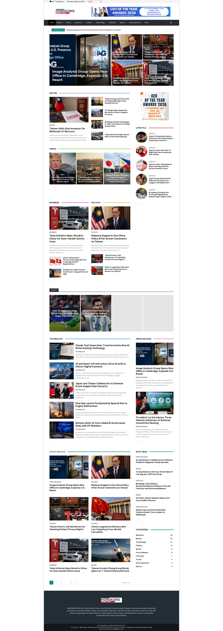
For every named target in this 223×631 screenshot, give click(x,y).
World (62, 174)
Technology (80, 351)
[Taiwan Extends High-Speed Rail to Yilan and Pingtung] (97, 136)
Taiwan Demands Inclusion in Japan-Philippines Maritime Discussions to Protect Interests (117, 178)
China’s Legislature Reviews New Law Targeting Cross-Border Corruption (117, 269)
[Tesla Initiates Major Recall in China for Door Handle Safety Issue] (158, 73)
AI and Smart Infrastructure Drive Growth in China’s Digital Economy (100, 365)
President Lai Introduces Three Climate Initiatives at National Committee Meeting (153, 420)
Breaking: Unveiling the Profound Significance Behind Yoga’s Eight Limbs (160, 194)
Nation (52, 125)
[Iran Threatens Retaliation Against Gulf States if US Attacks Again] (62, 168)
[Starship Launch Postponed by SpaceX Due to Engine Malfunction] (61, 410)
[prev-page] (50, 188)
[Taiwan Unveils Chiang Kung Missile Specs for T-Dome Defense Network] (110, 550)
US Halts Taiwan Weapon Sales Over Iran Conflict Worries (153, 499)
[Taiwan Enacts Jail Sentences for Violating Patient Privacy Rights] (158, 47)
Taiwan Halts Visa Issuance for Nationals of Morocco (67, 130)
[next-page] (54, 188)
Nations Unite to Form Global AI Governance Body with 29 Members (100, 424)
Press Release (58, 67)
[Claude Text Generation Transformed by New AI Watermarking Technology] (61, 351)
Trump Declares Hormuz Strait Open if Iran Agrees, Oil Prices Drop (154, 473)
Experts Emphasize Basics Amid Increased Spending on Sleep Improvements (161, 138)
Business (148, 75)
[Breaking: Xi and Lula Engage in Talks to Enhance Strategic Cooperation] (97, 124)
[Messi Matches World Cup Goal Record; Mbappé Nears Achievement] (96, 313)
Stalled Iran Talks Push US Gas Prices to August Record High (75, 272)
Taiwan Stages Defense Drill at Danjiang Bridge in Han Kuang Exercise (117, 101)
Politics (116, 49)
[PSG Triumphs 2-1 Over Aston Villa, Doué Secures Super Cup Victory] (64, 313)
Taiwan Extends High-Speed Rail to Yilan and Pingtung (117, 136)
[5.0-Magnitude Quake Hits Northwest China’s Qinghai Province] (97, 112)
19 (71, 583)
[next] (170, 30)
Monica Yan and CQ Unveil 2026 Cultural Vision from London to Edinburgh (151, 512)
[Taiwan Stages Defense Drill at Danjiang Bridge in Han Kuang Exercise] (97, 101)
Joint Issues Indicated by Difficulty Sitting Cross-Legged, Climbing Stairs (160, 180)
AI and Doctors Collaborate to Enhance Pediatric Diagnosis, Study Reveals (154, 461)
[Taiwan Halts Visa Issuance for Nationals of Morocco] (69, 110)
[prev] (166, 30)
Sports (65, 307)
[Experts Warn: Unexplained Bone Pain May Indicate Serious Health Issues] (141, 165)
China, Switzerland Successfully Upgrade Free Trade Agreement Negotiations (74, 261)
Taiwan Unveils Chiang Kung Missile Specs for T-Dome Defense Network (110, 569)
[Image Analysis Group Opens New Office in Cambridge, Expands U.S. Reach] (80, 60)
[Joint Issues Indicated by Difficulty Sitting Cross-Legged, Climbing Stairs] (141, 179)
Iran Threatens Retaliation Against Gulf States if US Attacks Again (62, 179)
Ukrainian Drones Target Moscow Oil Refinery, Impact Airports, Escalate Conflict (90, 179)
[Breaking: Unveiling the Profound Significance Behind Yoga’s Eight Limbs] (141, 193)
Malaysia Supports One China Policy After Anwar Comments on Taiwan (109, 238)
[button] (171, 22)
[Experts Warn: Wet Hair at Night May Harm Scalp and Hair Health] (141, 151)
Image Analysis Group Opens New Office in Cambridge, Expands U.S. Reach (154, 371)
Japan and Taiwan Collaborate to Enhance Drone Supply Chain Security (99, 385)
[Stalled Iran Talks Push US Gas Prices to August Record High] (55, 273)
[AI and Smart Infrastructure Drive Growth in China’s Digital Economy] (61, 370)
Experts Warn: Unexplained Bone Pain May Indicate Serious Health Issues (160, 166)
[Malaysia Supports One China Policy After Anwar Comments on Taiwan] (127, 47)
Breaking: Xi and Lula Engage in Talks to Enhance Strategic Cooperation (117, 124)
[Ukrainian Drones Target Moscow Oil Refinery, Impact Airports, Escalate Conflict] (90, 168)
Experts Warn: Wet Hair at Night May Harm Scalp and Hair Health (160, 152)
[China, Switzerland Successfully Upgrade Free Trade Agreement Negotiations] (55, 261)
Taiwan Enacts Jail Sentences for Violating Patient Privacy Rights (92, 30)
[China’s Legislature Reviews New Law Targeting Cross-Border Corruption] (127, 73)
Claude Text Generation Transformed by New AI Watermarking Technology (102, 347)
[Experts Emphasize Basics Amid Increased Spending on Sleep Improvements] (141, 137)
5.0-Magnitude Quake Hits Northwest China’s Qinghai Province (116, 112)
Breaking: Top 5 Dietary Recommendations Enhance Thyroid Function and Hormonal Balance (153, 486)
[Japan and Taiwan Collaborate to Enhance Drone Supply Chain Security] (61, 390)
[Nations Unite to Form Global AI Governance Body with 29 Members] (61, 429)
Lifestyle (152, 133)
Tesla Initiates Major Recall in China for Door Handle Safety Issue (66, 238)
